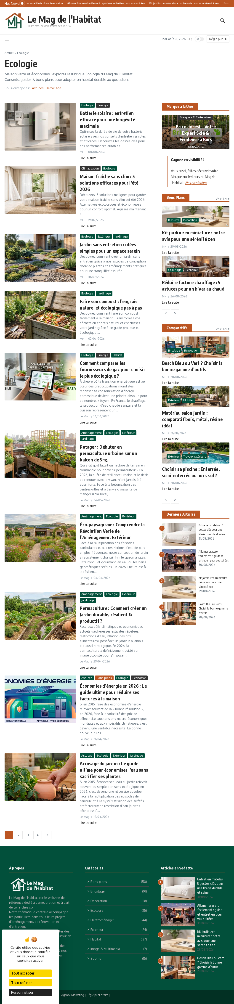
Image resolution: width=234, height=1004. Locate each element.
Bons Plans (176, 197)
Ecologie (87, 105)
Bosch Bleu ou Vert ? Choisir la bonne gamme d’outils (213, 608)
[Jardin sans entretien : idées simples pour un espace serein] (40, 258)
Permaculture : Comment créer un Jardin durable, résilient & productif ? (113, 614)
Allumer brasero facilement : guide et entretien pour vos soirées (214, 556)
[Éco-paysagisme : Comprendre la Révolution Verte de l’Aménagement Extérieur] (40, 538)
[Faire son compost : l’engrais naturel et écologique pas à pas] (40, 315)
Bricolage (174, 350)
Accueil (9, 53)
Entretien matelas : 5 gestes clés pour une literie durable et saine (212, 529)
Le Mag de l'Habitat (64, 19)
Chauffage (174, 270)
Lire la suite (88, 158)
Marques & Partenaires (196, 117)
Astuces (38, 88)
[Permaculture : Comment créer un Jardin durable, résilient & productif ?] (40, 616)
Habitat (117, 355)
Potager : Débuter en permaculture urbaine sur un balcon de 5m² (108, 453)
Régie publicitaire (97, 995)
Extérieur (104, 236)
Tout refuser (21, 982)
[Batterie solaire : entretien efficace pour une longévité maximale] (40, 127)
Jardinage (121, 236)
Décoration (190, 220)
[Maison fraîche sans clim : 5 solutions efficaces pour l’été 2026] (40, 190)
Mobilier (188, 400)
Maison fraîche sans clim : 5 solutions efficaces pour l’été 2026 (109, 182)
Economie (139, 678)
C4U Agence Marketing (69, 995)
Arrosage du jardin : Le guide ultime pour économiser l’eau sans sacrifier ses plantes (114, 769)
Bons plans (104, 678)
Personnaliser (22, 992)
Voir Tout (222, 199)
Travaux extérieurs (194, 456)
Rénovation (191, 350)
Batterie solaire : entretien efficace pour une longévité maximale (107, 119)
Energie (103, 105)
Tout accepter (22, 973)
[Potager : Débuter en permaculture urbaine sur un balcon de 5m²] (40, 454)
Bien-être (173, 220)
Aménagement (91, 432)
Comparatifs (177, 328)
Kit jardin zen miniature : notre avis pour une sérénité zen (214, 582)
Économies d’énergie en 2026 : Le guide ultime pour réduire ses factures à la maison (113, 692)
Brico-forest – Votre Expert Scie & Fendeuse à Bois (196, 133)
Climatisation (90, 168)
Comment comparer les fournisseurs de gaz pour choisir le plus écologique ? (112, 369)
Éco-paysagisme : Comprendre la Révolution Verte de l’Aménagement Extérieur (112, 531)
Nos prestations (196, 182)
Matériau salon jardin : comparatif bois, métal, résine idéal (192, 419)
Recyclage (53, 88)
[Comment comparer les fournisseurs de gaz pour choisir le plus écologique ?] (40, 377)
